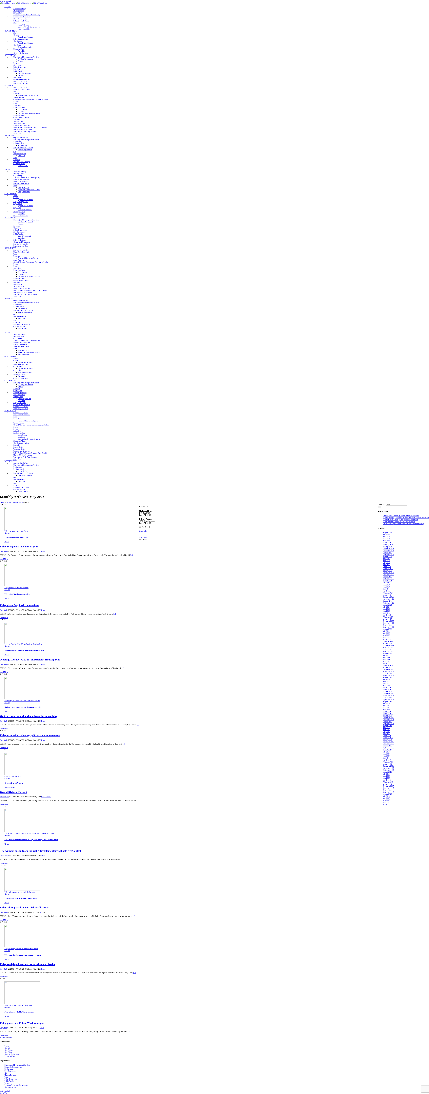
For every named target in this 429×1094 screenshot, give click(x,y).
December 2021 (388, 645)
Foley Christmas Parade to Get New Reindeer (399, 522)
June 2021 (386, 657)
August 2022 (387, 629)
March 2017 (387, 760)
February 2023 (388, 617)
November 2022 (388, 623)
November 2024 (388, 575)
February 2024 (388, 593)
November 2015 (388, 788)
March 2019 (387, 712)
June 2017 (386, 754)
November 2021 (388, 647)
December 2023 (388, 597)
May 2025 (386, 563)
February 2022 (388, 641)
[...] (131, 555)
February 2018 (388, 738)
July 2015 (386, 796)
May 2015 (386, 800)
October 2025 (387, 553)
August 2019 (387, 702)
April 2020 (386, 685)
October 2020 (387, 673)
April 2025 (386, 565)
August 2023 (387, 605)
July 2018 (386, 728)
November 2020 (388, 671)
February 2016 (388, 782)
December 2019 (388, 693)
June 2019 (386, 706)
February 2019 (388, 714)
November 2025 (388, 551)
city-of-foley (4, 797)
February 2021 (388, 665)
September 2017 (388, 748)
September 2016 (388, 770)
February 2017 (388, 762)
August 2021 (387, 653)
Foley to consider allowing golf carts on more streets (30, 735)
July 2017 (386, 752)
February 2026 (388, 545)
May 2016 (386, 778)
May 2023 (386, 611)
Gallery (7, 533)
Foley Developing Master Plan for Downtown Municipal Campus (406, 518)
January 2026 (387, 547)
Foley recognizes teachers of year (16, 531)
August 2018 (387, 726)
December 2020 (388, 669)
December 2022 (388, 621)
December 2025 (388, 549)
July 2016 (386, 774)
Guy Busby (4, 551)
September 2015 (388, 792)
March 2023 (387, 615)
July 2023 (386, 607)
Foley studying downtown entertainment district (21, 949)
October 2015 (387, 790)
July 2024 (386, 583)
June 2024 (386, 585)
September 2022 (388, 627)
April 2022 (386, 637)
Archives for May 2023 (14, 502)
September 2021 (388, 651)
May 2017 (386, 756)
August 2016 (387, 772)
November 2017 (388, 744)
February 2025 (388, 569)
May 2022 (386, 635)
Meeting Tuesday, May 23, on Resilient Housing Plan (23, 644)
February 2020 (388, 689)
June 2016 (386, 776)
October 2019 (387, 697)
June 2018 (386, 730)
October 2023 (387, 601)
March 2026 (387, 543)
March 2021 (387, 663)
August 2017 (387, 750)
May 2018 (386, 732)
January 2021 (387, 667)
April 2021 (386, 661)
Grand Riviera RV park (12, 777)
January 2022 (387, 643)
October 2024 (387, 577)
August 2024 (387, 581)
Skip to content (5, 1)
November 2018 (388, 720)
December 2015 (388, 786)
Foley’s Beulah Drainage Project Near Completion (400, 520)
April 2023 (386, 613)
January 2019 (387, 716)
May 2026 (386, 539)
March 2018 (387, 736)
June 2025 (386, 561)
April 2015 (386, 802)
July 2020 (386, 679)
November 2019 (388, 695)
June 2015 (386, 798)
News (6, 542)
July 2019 (386, 704)
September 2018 (388, 724)
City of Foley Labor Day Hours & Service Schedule (401, 516)
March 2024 (387, 591)
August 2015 (387, 794)
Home (2, 502)
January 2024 (387, 595)
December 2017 (388, 742)
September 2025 (388, 555)
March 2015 (387, 804)
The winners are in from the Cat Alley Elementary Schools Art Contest (29, 833)
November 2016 (388, 768)
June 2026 (386, 536)
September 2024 (388, 579)
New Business (9, 787)
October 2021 (387, 649)
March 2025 (387, 567)
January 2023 (387, 619)
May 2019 (386, 708)
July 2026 (386, 534)
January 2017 (387, 764)
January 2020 (387, 691)
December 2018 (388, 718)
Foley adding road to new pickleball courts (19, 892)
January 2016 (387, 784)
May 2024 (386, 587)
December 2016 (388, 766)
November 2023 (388, 599)
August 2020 (387, 677)
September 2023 (388, 603)
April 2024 (386, 589)
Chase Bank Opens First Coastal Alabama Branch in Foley (403, 524)
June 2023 (386, 609)
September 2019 (388, 699)
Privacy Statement (143, 537)
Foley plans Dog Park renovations (16, 588)
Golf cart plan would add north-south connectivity (22, 701)
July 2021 (386, 655)
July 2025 (386, 559)
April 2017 (386, 758)
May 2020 (386, 683)
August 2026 (387, 532)
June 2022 (386, 633)
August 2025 (387, 557)
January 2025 (387, 571)
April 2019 (386, 710)
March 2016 (387, 780)
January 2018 (387, 740)
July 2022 (386, 631)
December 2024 (388, 573)
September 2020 (388, 675)
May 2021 (386, 659)
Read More (4, 559)
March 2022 (387, 639)
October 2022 (387, 625)
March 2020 (387, 687)
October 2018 (387, 722)
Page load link (5, 1091)
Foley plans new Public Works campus (18, 1005)
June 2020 (386, 681)
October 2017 (387, 746)
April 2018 (386, 734)
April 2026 (386, 541)
